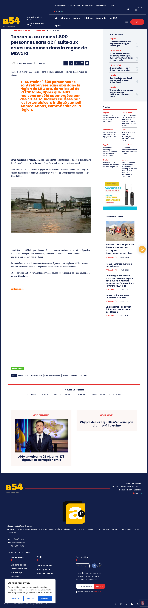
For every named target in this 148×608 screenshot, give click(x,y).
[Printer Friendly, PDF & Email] (17, 369)
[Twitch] (132, 604)
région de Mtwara (70, 375)
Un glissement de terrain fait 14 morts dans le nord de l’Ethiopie (119, 309)
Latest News (115, 51)
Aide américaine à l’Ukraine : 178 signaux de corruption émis (41, 458)
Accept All (45, 598)
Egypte (112, 75)
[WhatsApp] (76, 63)
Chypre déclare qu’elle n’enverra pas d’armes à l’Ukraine (106, 424)
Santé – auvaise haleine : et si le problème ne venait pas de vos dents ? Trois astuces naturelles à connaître (129, 170)
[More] (99, 565)
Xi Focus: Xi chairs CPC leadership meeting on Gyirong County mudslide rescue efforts (121, 57)
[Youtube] (136, 10)
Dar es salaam (36, 375)
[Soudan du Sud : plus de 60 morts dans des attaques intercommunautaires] (120, 231)
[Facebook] (136, 7)
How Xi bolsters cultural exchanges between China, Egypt (120, 80)
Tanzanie (39, 31)
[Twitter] (141, 7)
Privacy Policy (97, 592)
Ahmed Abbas (23, 375)
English (112, 38)
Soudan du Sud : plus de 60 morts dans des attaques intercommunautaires (120, 249)
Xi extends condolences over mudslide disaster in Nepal (129, 151)
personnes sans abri (52, 375)
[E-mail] (81, 63)
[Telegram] (87, 63)
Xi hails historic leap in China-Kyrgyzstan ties (119, 69)
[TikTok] (127, 604)
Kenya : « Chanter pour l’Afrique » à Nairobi (117, 296)
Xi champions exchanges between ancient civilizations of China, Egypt (121, 93)
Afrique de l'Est (22, 31)
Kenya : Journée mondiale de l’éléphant (119, 265)
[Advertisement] (51, 136)
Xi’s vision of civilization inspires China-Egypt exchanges (120, 43)
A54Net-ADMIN (25, 63)
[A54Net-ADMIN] (14, 63)
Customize (15, 598)
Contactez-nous (17, 289)
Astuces (125, 160)
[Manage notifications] (142, 603)
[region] (30, 591)
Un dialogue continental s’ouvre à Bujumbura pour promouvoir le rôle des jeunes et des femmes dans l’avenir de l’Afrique (120, 280)
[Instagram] (138, 7)
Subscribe (100, 586)
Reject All (30, 598)
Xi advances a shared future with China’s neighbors (111, 165)
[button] (127, 8)
